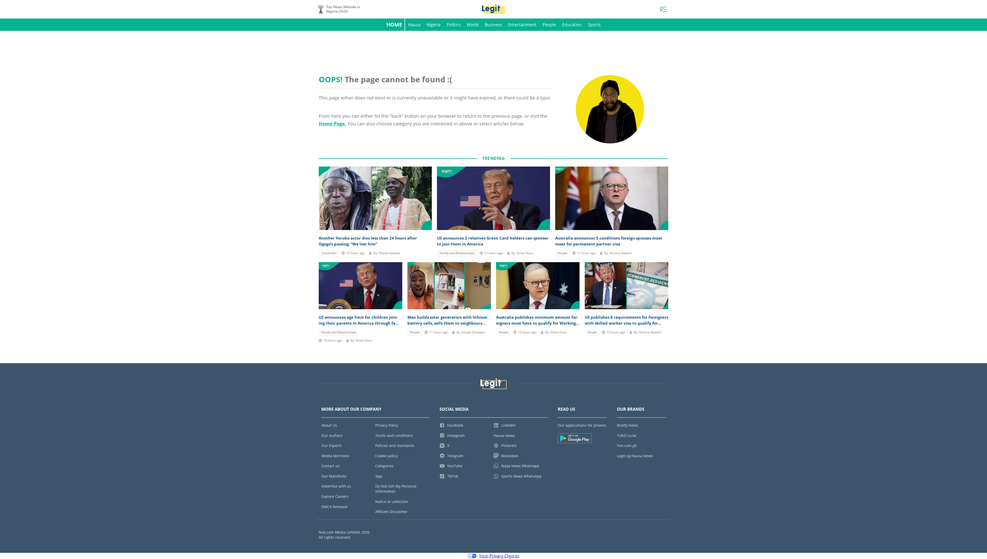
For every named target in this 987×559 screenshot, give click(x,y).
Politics (454, 25)
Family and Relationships (457, 253)
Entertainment (522, 25)
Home (394, 24)
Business (493, 25)
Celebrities (329, 253)
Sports (594, 25)
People (549, 25)
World (473, 25)
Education (572, 25)
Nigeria (434, 25)
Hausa (414, 25)
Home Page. (332, 124)
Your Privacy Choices (499, 556)
